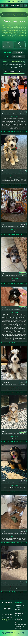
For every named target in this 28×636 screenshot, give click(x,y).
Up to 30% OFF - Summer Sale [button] (14, 1)
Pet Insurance (18, 622)
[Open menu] (2, 5)
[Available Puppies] (6, 5)
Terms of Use (21, 632)
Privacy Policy (21, 634)
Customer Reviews (19, 605)
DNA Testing (18, 628)
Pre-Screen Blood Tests (20, 624)
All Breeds (17, 53)
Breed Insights (18, 615)
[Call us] (21, 5)
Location (7, 56)
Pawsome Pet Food (19, 626)
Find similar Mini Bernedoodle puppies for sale (12, 131)
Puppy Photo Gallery (19, 607)
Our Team (17, 609)
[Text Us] (25, 5)
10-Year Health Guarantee (18, 620)
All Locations (17, 56)
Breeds (8, 53)
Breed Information (19, 613)
